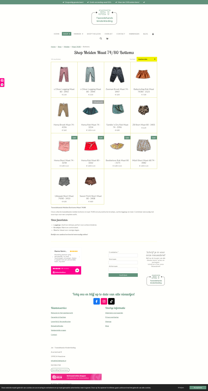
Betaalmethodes (57, 326)
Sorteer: (133, 59)
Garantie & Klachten (58, 317)
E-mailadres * (114, 252)
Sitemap (108, 321)
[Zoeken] (100, 38)
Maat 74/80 (76, 47)
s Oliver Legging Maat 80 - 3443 (64, 90)
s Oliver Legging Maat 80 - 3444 (90, 90)
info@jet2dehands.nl (58, 361)
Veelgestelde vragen (58, 330)
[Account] (153, 34)
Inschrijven (123, 275)
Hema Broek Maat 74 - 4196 (64, 126)
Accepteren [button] (198, 387)
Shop (60, 47)
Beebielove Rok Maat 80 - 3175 (117, 161)
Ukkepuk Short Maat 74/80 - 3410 (64, 197)
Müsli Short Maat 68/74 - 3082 (143, 161)
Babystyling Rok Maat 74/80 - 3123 (144, 90)
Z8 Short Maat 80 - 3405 (143, 125)
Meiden (67, 47)
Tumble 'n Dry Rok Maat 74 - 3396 (117, 126)
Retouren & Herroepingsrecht (62, 313)
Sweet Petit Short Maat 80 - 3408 (91, 197)
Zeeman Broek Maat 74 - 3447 (117, 90)
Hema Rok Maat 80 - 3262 (90, 161)
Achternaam (113, 266)
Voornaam (112, 259)
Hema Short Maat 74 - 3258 (64, 161)
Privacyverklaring (112, 317)
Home (53, 47)
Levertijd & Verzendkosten (61, 321)
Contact (54, 334)
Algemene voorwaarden (114, 313)
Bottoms (86, 47)
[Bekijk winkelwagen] (107, 38)
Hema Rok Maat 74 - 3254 (90, 126)
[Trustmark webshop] (76, 377)
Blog (107, 326)
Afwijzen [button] (181, 387)
